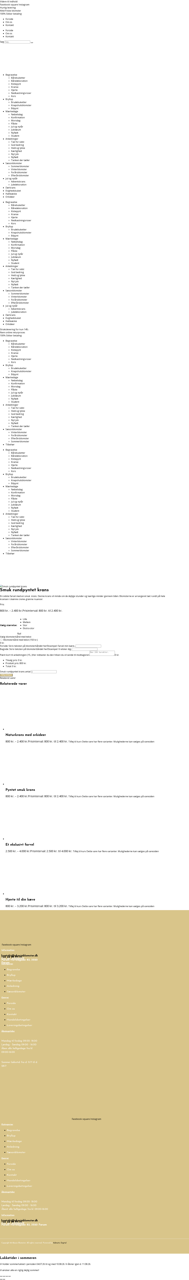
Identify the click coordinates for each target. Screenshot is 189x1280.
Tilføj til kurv (6, 675)
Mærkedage (12, 111)
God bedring (17, 144)
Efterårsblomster (20, 175)
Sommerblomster (20, 166)
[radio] (28, 619)
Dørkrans (10, 187)
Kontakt (10, 25)
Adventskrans (18, 181)
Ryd (19, 633)
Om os (9, 22)
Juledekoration (18, 184)
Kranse (14, 86)
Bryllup (9, 99)
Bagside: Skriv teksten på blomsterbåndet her (23, 649)
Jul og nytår (17, 126)
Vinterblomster (19, 169)
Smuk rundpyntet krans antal (15, 671)
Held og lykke (18, 148)
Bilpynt (14, 108)
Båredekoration (19, 80)
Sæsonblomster (14, 163)
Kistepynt (16, 83)
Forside (9, 19)
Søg (2, 41)
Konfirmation (18, 117)
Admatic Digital (59, 1243)
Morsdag (15, 120)
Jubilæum (16, 129)
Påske (14, 123)
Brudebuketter (19, 102)
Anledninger (12, 138)
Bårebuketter (18, 77)
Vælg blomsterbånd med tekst (15, 636)
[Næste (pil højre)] (4, 1279)
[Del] (7, 1276)
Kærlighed (16, 151)
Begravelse (11, 74)
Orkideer (10, 196)
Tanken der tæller (20, 160)
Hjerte (14, 90)
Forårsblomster (19, 172)
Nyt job (15, 154)
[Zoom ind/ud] (1, 1276)
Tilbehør (10, 444)
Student (15, 135)
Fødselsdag (17, 114)
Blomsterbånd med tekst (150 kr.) (20, 639)
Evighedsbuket (13, 190)
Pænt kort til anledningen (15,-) (16, 654)
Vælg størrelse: (8, 625)
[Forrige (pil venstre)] (1, 1279)
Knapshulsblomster (21, 105)
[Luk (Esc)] (9, 1276)
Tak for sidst (17, 141)
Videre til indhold (8, 1)
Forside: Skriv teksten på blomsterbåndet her (23, 645)
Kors (13, 96)
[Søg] (32, 42)
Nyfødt (14, 132)
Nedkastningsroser (21, 93)
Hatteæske (11, 193)
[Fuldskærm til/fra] (4, 1276)
